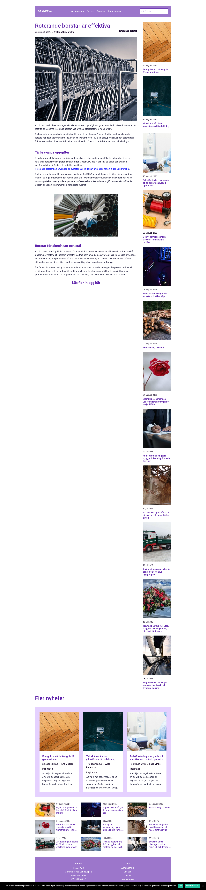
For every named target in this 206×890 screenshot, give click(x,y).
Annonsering (77, 11)
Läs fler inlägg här (86, 283)
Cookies (101, 11)
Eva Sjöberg (67, 764)
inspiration (47, 768)
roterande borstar (128, 31)
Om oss (90, 11)
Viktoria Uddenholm (64, 32)
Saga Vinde (155, 764)
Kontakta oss (114, 11)
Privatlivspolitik (192, 886)
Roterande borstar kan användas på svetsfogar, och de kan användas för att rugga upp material (82, 169)
